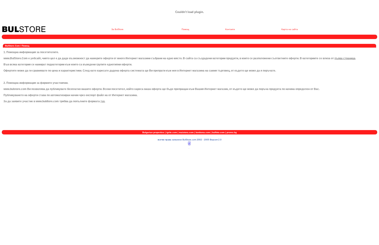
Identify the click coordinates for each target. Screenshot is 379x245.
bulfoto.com (218, 132)
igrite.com (171, 132)
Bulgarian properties (153, 132)
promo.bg (232, 132)
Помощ (185, 29)
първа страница (344, 58)
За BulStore (117, 29)
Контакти (230, 29)
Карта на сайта (289, 29)
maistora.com (186, 132)
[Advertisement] (81, 40)
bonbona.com (203, 132)
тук (102, 101)
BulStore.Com (12, 46)
